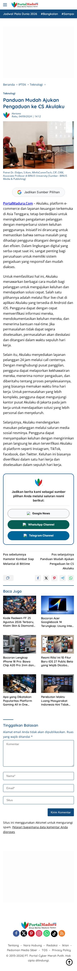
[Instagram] (39, 933)
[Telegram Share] (63, 578)
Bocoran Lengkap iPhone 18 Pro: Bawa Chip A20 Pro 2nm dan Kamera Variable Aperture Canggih (18, 661)
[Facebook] (16, 933)
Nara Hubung (32, 945)
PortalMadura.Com (18, 203)
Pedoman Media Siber (22, 950)
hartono (16, 113)
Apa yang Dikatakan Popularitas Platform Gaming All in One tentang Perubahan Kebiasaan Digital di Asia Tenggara (17, 700)
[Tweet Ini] (46, 578)
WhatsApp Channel (41, 524)
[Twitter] (24, 933)
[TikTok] (54, 933)
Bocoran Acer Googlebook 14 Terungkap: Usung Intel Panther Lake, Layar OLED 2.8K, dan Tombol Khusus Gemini (57, 622)
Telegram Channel (41, 535)
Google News (41, 513)
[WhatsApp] (46, 933)
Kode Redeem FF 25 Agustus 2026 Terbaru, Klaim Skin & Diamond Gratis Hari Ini (18, 622)
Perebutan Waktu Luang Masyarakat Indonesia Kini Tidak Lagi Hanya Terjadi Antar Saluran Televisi (56, 700)
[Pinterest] (31, 933)
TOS (44, 950)
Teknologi (9, 93)
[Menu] (6, 4)
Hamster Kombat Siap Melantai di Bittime (18, 559)
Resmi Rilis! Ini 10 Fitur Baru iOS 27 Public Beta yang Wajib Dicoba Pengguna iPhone (57, 661)
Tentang (13, 945)
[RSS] (62, 933)
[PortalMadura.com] (24, 4)
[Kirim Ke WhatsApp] (71, 578)
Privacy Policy (61, 950)
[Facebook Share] (38, 578)
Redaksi (51, 945)
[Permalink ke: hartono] (6, 115)
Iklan (65, 945)
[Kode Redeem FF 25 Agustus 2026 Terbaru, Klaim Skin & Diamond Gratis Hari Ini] (19, 605)
